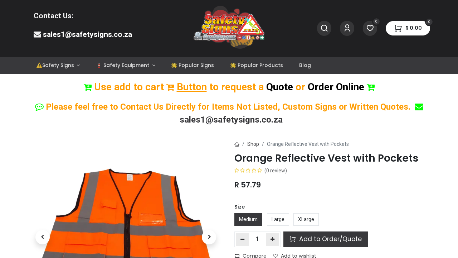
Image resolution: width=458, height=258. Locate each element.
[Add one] (272, 239)
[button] (42, 237)
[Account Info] (347, 28)
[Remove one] (242, 239)
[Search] (324, 28)
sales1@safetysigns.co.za (87, 34)
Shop (253, 144)
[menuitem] (58, 65)
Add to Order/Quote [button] (329, 239)
